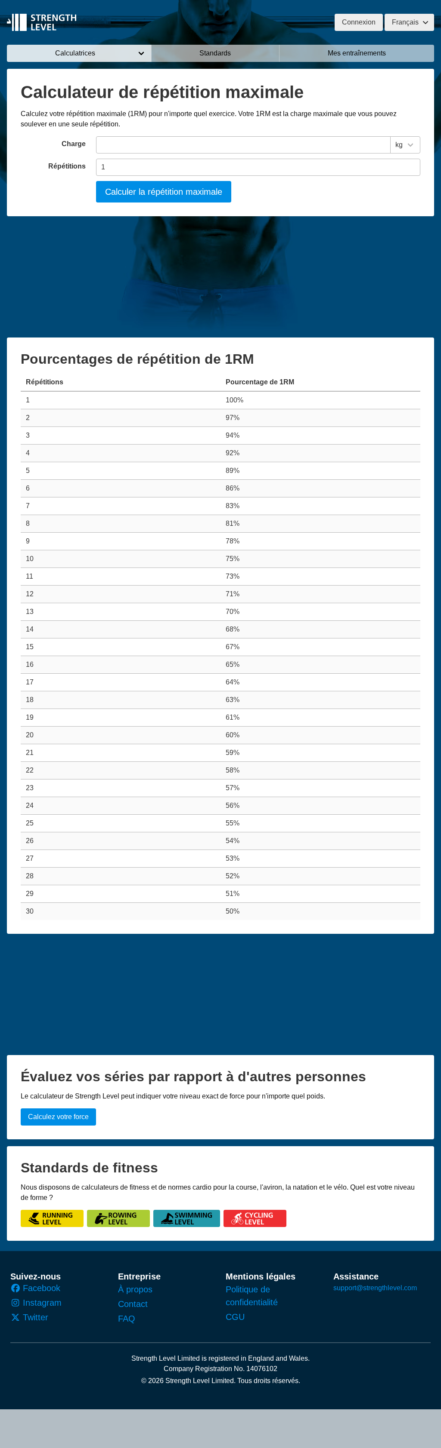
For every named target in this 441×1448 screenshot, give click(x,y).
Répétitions (67, 166)
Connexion (359, 22)
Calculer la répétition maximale (163, 191)
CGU (235, 1317)
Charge (74, 143)
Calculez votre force (58, 1116)
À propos (135, 1289)
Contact (133, 1304)
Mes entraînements (357, 53)
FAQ (126, 1318)
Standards (215, 53)
